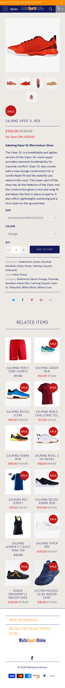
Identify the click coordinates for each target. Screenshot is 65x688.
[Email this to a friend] (50, 299)
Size (8, 210)
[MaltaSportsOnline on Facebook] (32, 658)
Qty (7, 242)
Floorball (46, 261)
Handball (10, 265)
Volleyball (11, 269)
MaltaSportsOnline (37, 667)
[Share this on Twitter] (13, 299)
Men (27, 283)
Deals (36, 261)
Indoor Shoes (24, 265)
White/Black (29, 287)
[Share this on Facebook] (23, 299)
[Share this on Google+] (41, 299)
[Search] (50, 8)
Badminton (26, 261)
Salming (37, 265)
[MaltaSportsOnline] (32, 9)
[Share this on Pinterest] (32, 299)
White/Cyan (45, 287)
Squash (47, 265)
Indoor (20, 283)
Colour (10, 226)
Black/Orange (39, 278)
